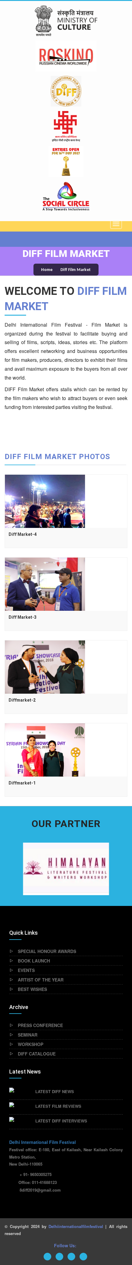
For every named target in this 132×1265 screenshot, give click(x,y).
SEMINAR (27, 1035)
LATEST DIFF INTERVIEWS (61, 1121)
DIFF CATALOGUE (37, 1054)
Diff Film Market (75, 270)
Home (46, 270)
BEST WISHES (32, 989)
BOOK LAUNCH (34, 961)
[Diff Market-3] (45, 583)
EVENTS (26, 970)
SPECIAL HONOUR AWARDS (47, 951)
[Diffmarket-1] (45, 749)
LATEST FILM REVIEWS (58, 1106)
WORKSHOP (30, 1044)
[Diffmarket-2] (45, 666)
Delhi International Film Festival (42, 1142)
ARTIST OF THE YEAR (41, 980)
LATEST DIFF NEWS (54, 1091)
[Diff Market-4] (45, 500)
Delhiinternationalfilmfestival (76, 1226)
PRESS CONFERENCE (40, 1025)
